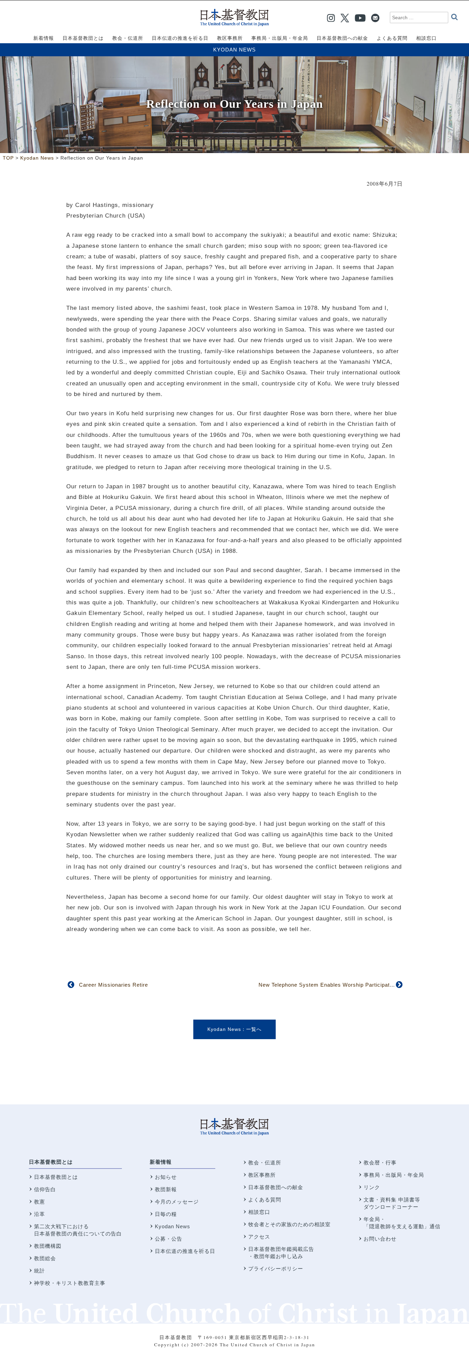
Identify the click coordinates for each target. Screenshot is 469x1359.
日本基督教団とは (51, 1162)
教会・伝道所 (264, 1162)
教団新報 (166, 1189)
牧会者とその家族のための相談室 (289, 1224)
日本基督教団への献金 (275, 1187)
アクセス (259, 1237)
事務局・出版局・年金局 (394, 1175)
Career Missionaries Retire (113, 985)
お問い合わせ (380, 1239)
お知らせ (166, 1177)
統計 (39, 1271)
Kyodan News (234, 50)
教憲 (39, 1202)
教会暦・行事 (380, 1162)
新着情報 (161, 1162)
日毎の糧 (166, 1214)
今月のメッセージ (177, 1202)
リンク (372, 1187)
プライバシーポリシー (275, 1268)
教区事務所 (262, 1175)
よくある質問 (264, 1200)
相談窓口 (259, 1212)
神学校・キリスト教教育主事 (69, 1283)
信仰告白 (45, 1189)
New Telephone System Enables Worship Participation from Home (343, 985)
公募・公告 (168, 1239)
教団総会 (45, 1258)
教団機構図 (47, 1246)
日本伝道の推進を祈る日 (185, 1251)
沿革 (39, 1214)
